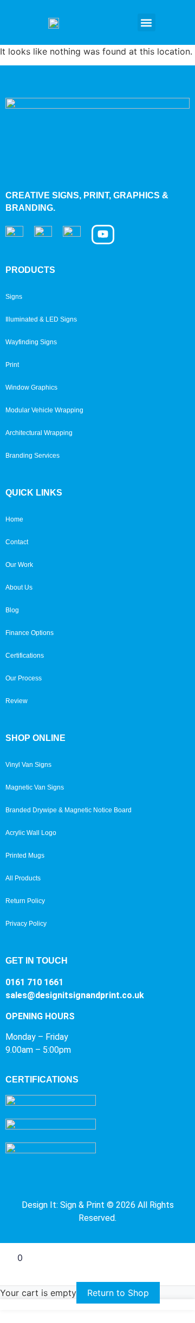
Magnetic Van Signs (34, 787)
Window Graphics (31, 387)
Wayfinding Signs (31, 342)
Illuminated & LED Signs (41, 319)
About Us (18, 587)
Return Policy (25, 901)
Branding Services (32, 455)
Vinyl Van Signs (28, 765)
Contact (16, 542)
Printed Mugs (24, 855)
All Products (23, 878)
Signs (13, 296)
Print (12, 365)
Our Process (23, 678)
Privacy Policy (26, 923)
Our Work (19, 565)
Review (16, 701)
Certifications (24, 655)
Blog (12, 610)
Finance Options (29, 633)
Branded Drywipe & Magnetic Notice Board (68, 810)
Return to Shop (118, 1292)
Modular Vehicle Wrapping (44, 410)
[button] (146, 22)
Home (14, 519)
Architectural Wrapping (39, 433)
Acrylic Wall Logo (30, 833)
